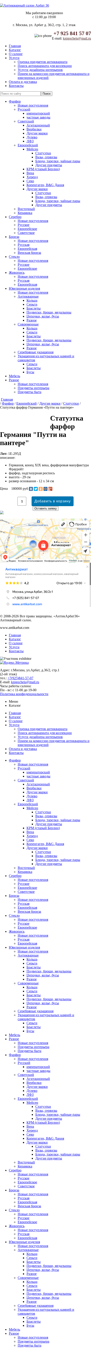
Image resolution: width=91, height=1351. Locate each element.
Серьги (32, 304)
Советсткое (26, 233)
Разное (32, 320)
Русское (23, 225)
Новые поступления (33, 105)
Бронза (14, 237)
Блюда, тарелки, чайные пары (57, 161)
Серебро (15, 217)
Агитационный (38, 125)
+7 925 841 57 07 (72, 33)
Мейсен (32, 149)
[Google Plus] (50, 489)
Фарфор (15, 101)
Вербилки (34, 129)
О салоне (16, 54)
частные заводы (38, 117)
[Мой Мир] (45, 489)
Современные (28, 324)
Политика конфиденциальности (24, 694)
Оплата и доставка (23, 82)
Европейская (27, 249)
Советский (26, 121)
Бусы (30, 372)
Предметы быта (29, 392)
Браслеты (34, 308)
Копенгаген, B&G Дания (45, 185)
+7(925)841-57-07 (20, 678)
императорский (38, 113)
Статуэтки (43, 153)
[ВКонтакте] (31, 489)
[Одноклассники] (41, 489)
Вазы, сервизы (46, 157)
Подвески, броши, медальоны (49, 312)
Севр (30, 181)
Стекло (14, 256)
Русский (24, 109)
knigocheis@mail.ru (77, 38)
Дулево (32, 137)
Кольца (32, 300)
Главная (15, 46)
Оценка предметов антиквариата (42, 62)
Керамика (25, 213)
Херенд (32, 177)
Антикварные (28, 296)
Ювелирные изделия (24, 288)
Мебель (14, 376)
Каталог (15, 50)
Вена (30, 173)
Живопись (17, 272)
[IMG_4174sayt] (1, 420)
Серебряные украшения (35, 352)
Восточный (26, 209)
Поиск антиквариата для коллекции (45, 66)
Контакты (16, 86)
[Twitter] (36, 489)
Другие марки (37, 133)
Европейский (28, 145)
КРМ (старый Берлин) (43, 169)
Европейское (27, 229)
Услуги (14, 58)
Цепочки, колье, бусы (43, 316)
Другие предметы (48, 165)
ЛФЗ (30, 141)
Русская (23, 245)
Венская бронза (29, 253)
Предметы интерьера (33, 388)
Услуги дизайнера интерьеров (40, 70)
